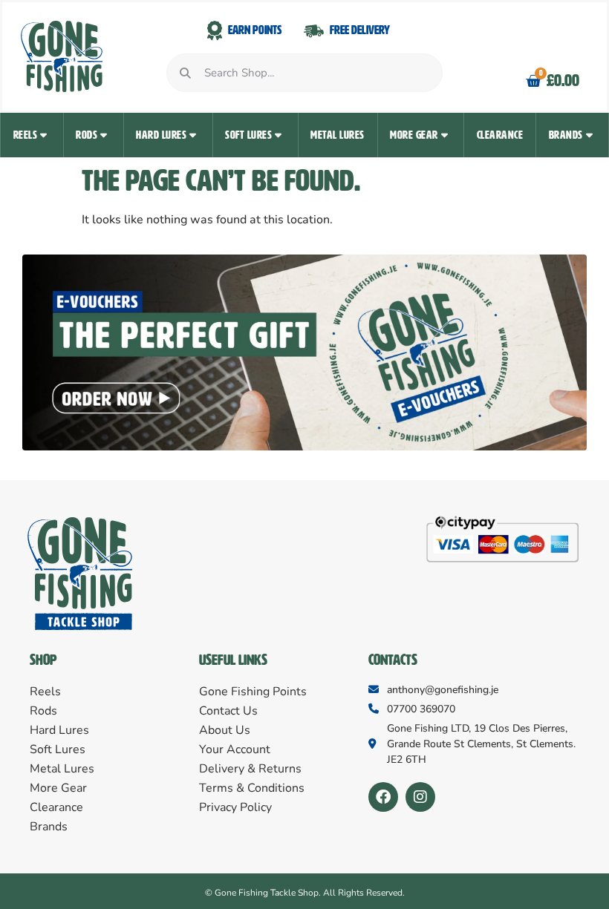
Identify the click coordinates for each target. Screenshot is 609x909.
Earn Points (254, 30)
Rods (86, 135)
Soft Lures (248, 135)
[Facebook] (383, 797)
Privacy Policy (235, 807)
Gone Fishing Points (253, 691)
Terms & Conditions (251, 788)
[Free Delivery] (314, 31)
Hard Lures (161, 135)
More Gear (414, 135)
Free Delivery (360, 30)
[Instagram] (420, 797)
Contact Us (228, 711)
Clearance (500, 135)
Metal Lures (337, 135)
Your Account (234, 749)
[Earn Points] (214, 31)
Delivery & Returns (250, 769)
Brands (566, 135)
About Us (224, 730)
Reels (25, 135)
